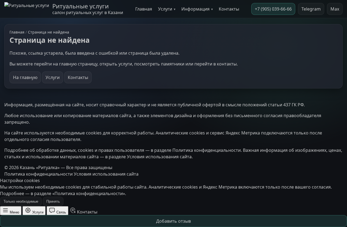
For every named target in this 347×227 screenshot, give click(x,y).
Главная (143, 9)
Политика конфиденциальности (206, 150)
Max (334, 9)
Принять (53, 201)
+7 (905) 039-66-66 (273, 9)
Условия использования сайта (159, 157)
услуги (125, 64)
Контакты (229, 9)
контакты (227, 64)
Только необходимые (21, 201)
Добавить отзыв (173, 221)
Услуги (165, 9)
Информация (195, 9)
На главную (25, 77)
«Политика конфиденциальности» (88, 193)
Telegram (311, 9)
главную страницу (78, 64)
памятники (172, 64)
